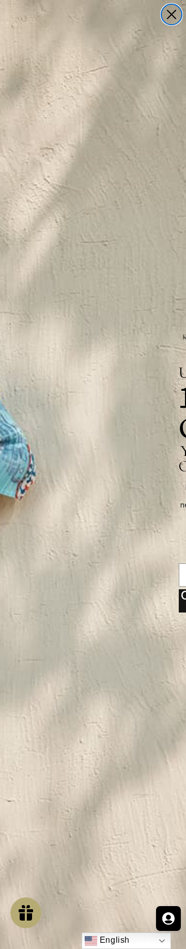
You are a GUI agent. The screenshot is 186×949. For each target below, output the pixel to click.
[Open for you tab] (168, 918)
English (113, 940)
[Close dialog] (171, 14)
